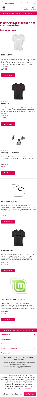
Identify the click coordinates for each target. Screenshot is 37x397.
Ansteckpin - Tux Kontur (10, 153)
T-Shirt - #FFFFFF (7, 55)
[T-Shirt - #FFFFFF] (18, 42)
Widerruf (18, 357)
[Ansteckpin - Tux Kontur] (18, 140)
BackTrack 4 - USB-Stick (10, 202)
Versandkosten (31, 362)
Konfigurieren (29, 394)
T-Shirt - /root (6, 104)
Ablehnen (6, 394)
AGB (5, 357)
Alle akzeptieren (17, 394)
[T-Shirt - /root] (18, 91)
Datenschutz (11, 357)
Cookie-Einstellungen (27, 357)
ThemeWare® (18, 368)
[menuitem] (3, 8)
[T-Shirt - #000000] (18, 237)
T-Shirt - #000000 (7, 250)
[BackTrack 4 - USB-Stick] (18, 189)
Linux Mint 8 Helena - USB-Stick (13, 299)
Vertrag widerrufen (18, 359)
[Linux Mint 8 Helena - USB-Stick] (18, 286)
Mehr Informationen (25, 388)
